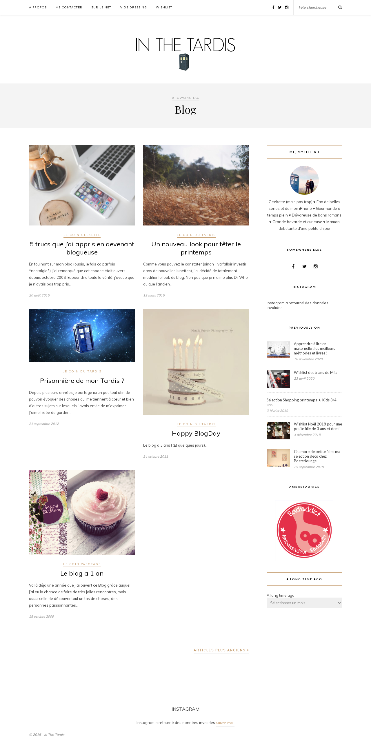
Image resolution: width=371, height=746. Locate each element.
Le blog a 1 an (81, 573)
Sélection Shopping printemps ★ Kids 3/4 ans (302, 402)
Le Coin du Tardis (196, 235)
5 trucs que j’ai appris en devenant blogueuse (82, 248)
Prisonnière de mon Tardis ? (82, 380)
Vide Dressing (133, 7)
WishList (164, 7)
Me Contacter (69, 7)
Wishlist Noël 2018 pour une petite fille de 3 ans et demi (318, 426)
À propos (38, 7)
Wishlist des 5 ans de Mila (315, 372)
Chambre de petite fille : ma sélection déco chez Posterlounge (317, 456)
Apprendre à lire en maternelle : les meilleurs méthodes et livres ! (314, 348)
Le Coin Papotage (82, 564)
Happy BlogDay (196, 433)
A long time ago (280, 595)
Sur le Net (101, 7)
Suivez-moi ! (225, 723)
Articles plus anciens (220, 650)
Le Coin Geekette (82, 235)
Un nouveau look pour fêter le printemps (196, 248)
